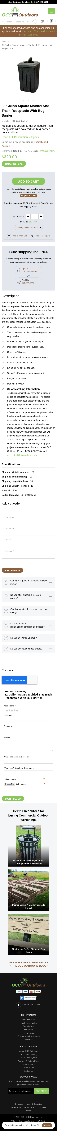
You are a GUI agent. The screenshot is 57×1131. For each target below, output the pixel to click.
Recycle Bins (28, 1026)
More (28, 1111)
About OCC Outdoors (28, 1051)
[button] (21, 100)
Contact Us (28, 1071)
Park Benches (28, 1019)
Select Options (14, 164)
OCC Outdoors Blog (28, 1054)
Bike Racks (28, 1029)
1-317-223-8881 (41, 2)
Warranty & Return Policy (28, 1061)
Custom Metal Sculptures (29, 1036)
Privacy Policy (29, 1064)
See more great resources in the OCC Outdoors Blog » (28, 964)
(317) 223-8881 (29, 34)
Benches (19, 1104)
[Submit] (33, 21)
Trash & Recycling (34, 1104)
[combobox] (19, 21)
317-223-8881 (28, 283)
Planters (42, 1107)
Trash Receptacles (28, 1023)
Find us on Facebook (31, 1005)
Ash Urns (28, 1039)
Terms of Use (28, 1068)
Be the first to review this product (17, 142)
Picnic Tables (28, 1033)
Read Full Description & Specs (20, 137)
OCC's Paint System (28, 1058)
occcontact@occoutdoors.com (38, 31)
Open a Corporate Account (30, 270)
